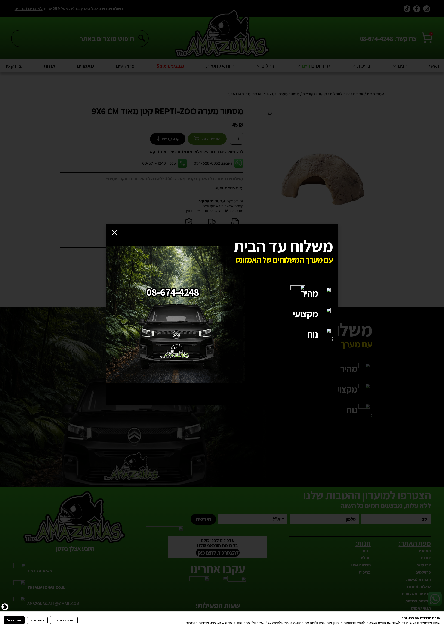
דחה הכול (37, 620)
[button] (114, 232)
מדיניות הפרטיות (197, 623)
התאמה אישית (63, 620)
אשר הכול (14, 620)
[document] (222, 314)
